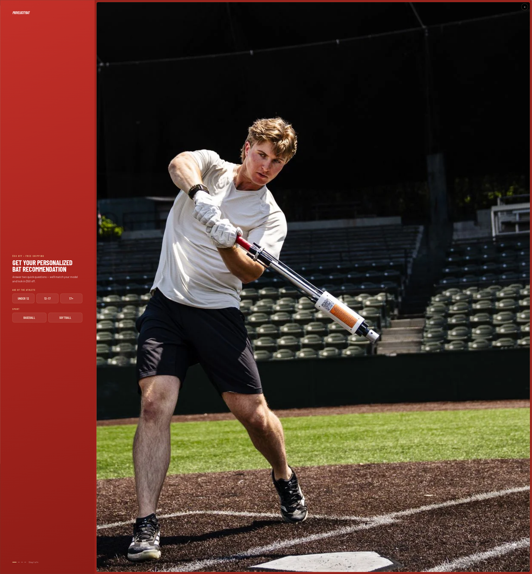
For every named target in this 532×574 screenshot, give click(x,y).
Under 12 (23, 298)
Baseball (29, 318)
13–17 (47, 298)
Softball (65, 318)
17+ (71, 298)
